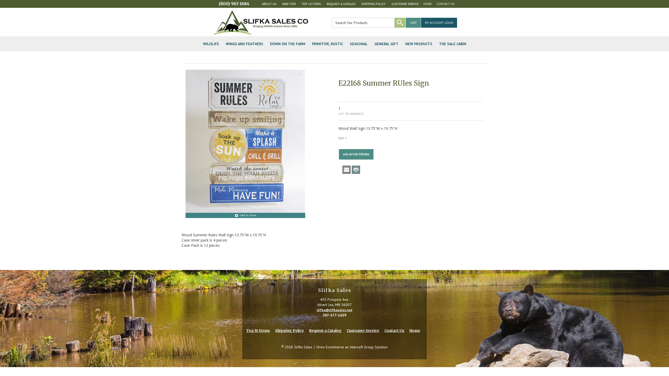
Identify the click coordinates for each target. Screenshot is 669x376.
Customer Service (405, 4)
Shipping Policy (373, 4)
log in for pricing (356, 154)
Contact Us (446, 4)
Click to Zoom (248, 215)
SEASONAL (359, 44)
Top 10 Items (311, 4)
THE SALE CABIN (452, 44)
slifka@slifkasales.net (334, 310)
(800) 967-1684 (234, 3)
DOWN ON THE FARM (287, 44)
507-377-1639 (334, 315)
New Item (289, 4)
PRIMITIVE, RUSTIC (327, 44)
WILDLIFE (211, 44)
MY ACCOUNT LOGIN (439, 23)
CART (413, 23)
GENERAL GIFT (386, 44)
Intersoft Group (362, 347)
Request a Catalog (341, 4)
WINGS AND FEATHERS (244, 44)
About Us (269, 4)
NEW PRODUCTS (418, 44)
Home (427, 4)
